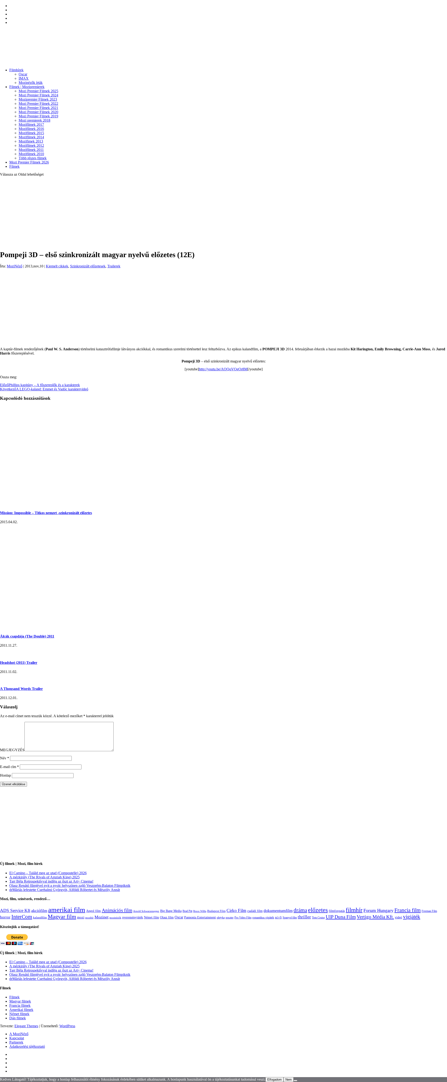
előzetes (318, 910)
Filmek (14, 166)
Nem (288, 1079)
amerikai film (66, 909)
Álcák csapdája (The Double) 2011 (27, 636)
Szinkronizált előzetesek (87, 266)
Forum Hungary (378, 910)
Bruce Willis (199, 911)
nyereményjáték (132, 917)
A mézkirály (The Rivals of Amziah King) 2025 (44, 877)
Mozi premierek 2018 (34, 120)
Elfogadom (274, 1079)
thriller (304, 917)
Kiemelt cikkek (57, 266)
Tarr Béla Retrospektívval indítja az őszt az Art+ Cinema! (51, 881)
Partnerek (16, 1042)
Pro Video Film (242, 917)
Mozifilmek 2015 (31, 133)
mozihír (89, 917)
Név (4, 758)
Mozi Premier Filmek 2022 (38, 104)
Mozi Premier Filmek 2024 (38, 95)
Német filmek (19, 1014)
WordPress (67, 1026)
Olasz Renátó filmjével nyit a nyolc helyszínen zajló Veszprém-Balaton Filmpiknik (69, 885)
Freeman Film (429, 911)
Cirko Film (236, 910)
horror (5, 917)
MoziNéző (14, 266)
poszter (230, 917)
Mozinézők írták (31, 83)
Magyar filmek (20, 1001)
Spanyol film (290, 917)
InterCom (21, 917)
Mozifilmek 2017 (31, 124)
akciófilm (39, 910)
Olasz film (167, 917)
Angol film (93, 911)
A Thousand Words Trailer (21, 689)
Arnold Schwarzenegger (146, 911)
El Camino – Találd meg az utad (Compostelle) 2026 (48, 873)
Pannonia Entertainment (200, 917)
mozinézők (115, 917)
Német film (151, 917)
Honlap (5, 775)
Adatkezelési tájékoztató (27, 1046)
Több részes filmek (33, 158)
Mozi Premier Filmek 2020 (38, 112)
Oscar (23, 74)
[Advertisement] (223, 213)
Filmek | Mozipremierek (26, 87)
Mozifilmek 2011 (31, 150)
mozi (80, 917)
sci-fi (278, 917)
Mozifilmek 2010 (31, 154)
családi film (255, 911)
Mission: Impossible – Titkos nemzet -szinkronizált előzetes (46, 513)
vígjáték (411, 917)
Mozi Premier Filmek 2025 (38, 91)
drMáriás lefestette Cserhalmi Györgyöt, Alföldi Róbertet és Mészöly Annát (64, 890)
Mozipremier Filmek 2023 (38, 99)
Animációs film (117, 910)
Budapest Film (216, 911)
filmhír (354, 909)
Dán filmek (17, 1018)
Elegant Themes (26, 1026)
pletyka (221, 917)
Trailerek (113, 266)
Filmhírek (16, 70)
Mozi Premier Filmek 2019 (38, 116)
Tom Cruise (318, 917)
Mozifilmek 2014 (31, 137)
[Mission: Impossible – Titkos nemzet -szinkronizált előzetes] (74, 503)
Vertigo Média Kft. (375, 917)
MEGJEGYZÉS (12, 750)
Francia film (407, 910)
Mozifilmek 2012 (31, 145)
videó (398, 917)
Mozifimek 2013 (31, 141)
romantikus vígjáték (263, 917)
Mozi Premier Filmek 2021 (38, 108)
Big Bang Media (171, 911)
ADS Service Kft (15, 910)
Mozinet (101, 917)
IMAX (24, 78)
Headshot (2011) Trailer (18, 663)
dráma (300, 910)
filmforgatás (337, 911)
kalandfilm (40, 917)
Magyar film (62, 917)
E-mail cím (9, 767)
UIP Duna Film (341, 916)
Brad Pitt (187, 911)
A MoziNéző (18, 1034)
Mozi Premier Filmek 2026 (29, 162)
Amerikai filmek (21, 1010)
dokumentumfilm (278, 910)
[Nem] (295, 1080)
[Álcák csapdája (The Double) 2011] (35, 627)
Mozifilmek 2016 (31, 129)
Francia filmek (19, 1005)
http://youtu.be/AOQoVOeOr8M (223, 369)
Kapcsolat (16, 1038)
